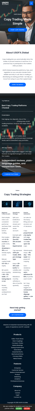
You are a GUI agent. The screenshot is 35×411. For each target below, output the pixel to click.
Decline (26, 408)
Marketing (17, 377)
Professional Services (17, 381)
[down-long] (17, 38)
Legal (17, 395)
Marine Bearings (17, 345)
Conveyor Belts (17, 356)
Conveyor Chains (17, 343)
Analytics (17, 379)
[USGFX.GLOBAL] (5, 3)
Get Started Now (17, 315)
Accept (18, 408)
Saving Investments (17, 347)
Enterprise (17, 368)
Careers (17, 393)
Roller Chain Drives (17, 339)
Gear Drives (17, 350)
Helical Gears (17, 358)
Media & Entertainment (17, 372)
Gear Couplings (17, 341)
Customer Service (17, 370)
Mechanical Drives (17, 354)
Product (17, 374)
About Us (17, 390)
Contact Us (17, 397)
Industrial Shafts (17, 352)
